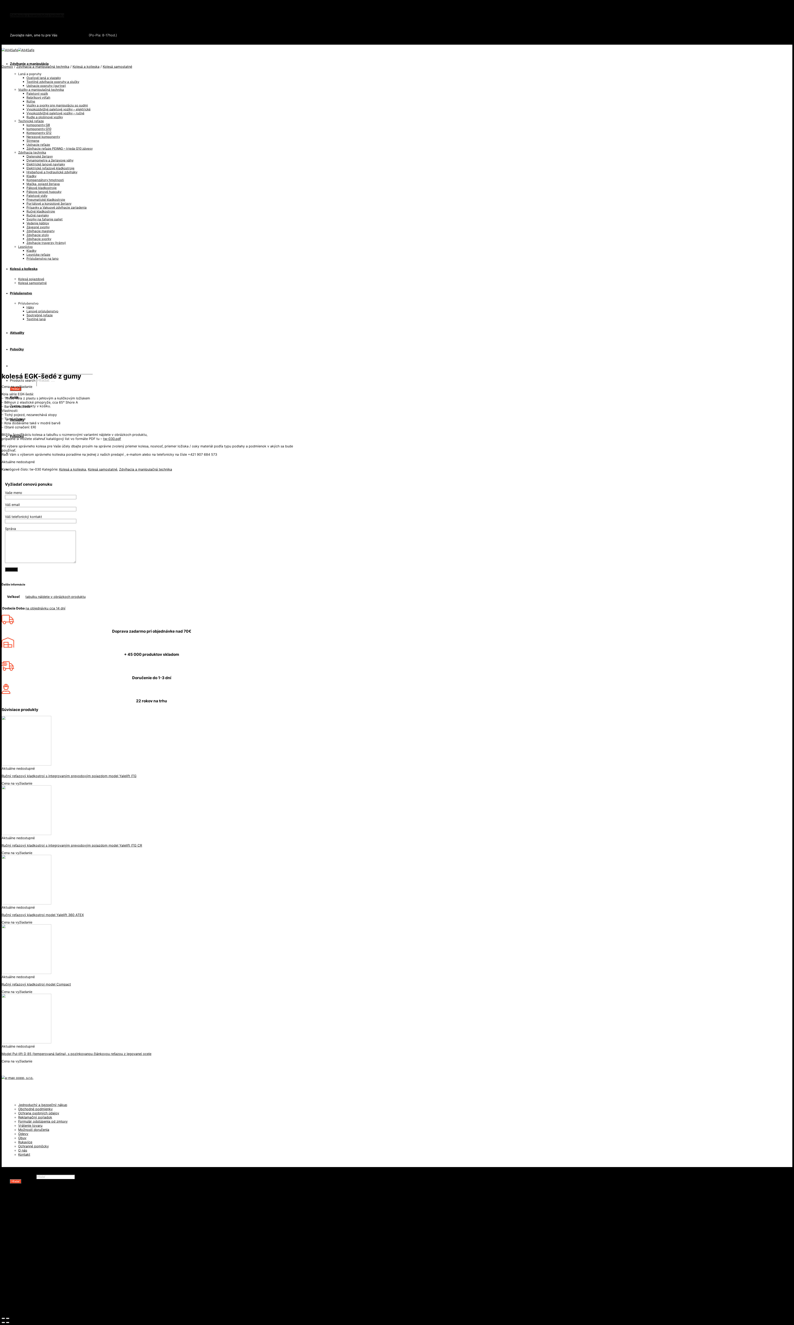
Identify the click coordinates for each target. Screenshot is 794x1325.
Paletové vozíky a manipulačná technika (50, 1227)
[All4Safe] (18, 50)
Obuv (22, 1138)
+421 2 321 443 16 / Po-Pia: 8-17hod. (41, 43)
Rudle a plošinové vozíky (38, 1231)
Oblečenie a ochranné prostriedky (37, 11)
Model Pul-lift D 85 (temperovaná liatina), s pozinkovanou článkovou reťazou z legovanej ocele (76, 1054)
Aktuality (17, 1297)
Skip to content (14, 4)
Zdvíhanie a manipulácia (29, 64)
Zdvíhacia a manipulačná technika (37, 15)
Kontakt (24, 1154)
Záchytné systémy (33, 1264)
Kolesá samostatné (117, 67)
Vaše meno (13, 493)
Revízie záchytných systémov (42, 1285)
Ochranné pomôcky (33, 1146)
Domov (7, 67)
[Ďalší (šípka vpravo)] (7, 1322)
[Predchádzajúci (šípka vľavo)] (3, 1322)
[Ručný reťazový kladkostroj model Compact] (26, 973)
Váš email (12, 505)
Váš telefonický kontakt (23, 517)
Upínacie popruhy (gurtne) (39, 1248)
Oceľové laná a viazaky (36, 1223)
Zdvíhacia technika (33, 1252)
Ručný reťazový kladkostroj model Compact (36, 984)
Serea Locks (20, 28)
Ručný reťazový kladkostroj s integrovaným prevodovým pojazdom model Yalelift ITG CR (72, 845)
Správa (10, 529)
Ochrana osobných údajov (38, 1113)
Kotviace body (29, 1272)
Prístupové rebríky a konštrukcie (44, 1277)
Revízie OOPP (29, 1210)
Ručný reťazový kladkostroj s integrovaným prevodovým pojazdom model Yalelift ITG (69, 776)
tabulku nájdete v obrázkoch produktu (55, 597)
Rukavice (25, 1142)
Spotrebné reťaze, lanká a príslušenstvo (50, 1235)
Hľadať (16, 388)
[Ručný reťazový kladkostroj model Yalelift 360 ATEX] (26, 903)
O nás (22, 1150)
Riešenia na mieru (32, 1281)
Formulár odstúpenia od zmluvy (43, 1121)
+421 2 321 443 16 (73, 35)
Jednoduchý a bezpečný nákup (42, 1105)
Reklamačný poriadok (35, 1117)
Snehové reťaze (23, 24)
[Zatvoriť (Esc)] (3, 1318)
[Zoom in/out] (7, 1318)
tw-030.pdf (112, 439)
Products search (22, 380)
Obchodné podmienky (35, 1109)
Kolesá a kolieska (86, 67)
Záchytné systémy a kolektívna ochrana (42, 19)
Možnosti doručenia (33, 1130)
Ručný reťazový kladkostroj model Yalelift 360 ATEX (43, 915)
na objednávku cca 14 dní (45, 608)
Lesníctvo (26, 1256)
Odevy (23, 1134)
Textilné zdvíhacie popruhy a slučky (47, 1243)
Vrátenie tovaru (30, 1125)
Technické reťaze (32, 1239)
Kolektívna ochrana (33, 1268)
